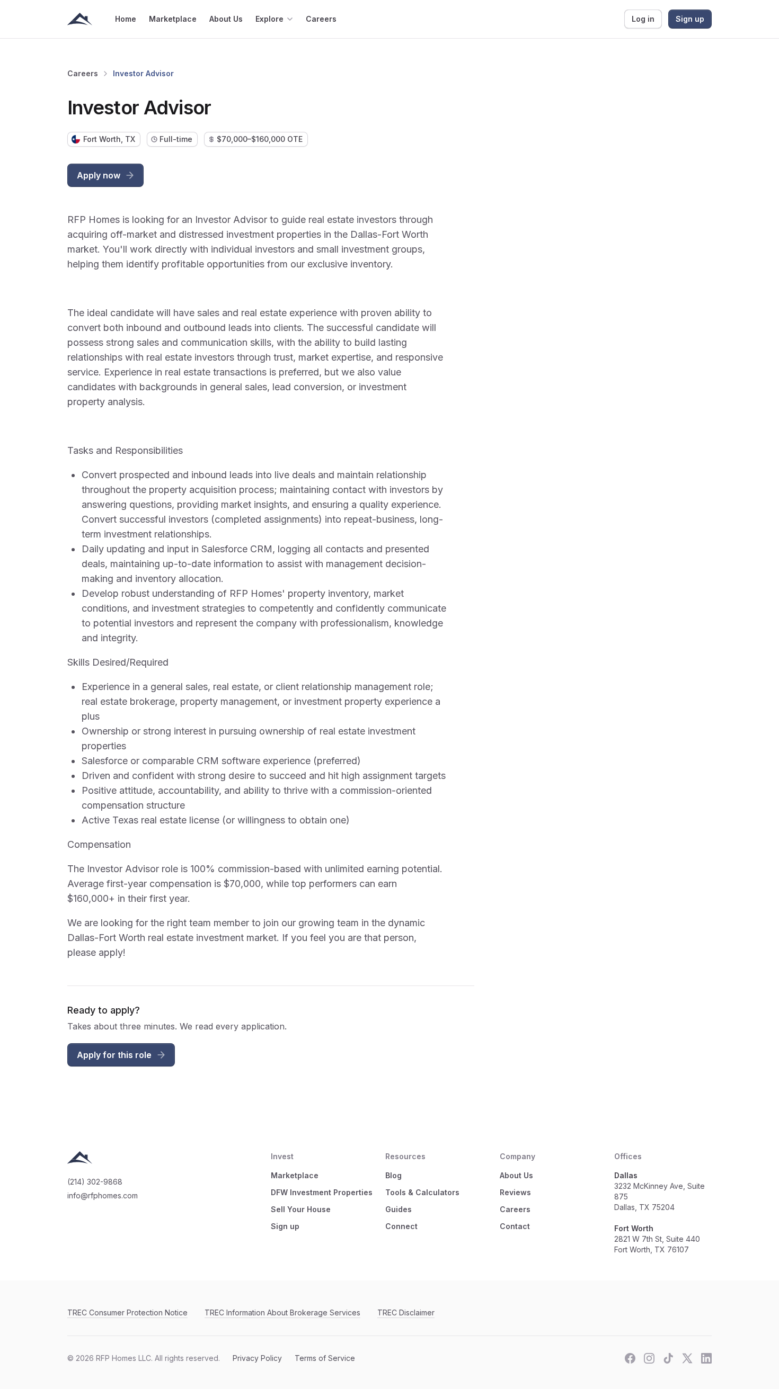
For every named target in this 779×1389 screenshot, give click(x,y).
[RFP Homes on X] (687, 1358)
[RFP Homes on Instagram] (649, 1358)
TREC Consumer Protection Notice (127, 1312)
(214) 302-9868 (94, 1181)
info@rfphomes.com (102, 1195)
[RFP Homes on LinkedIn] (706, 1358)
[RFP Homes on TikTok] (668, 1358)
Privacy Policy (257, 1358)
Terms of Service (325, 1358)
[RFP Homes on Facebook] (630, 1358)
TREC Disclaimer (406, 1312)
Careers (82, 73)
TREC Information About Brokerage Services (282, 1312)
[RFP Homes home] (80, 19)
